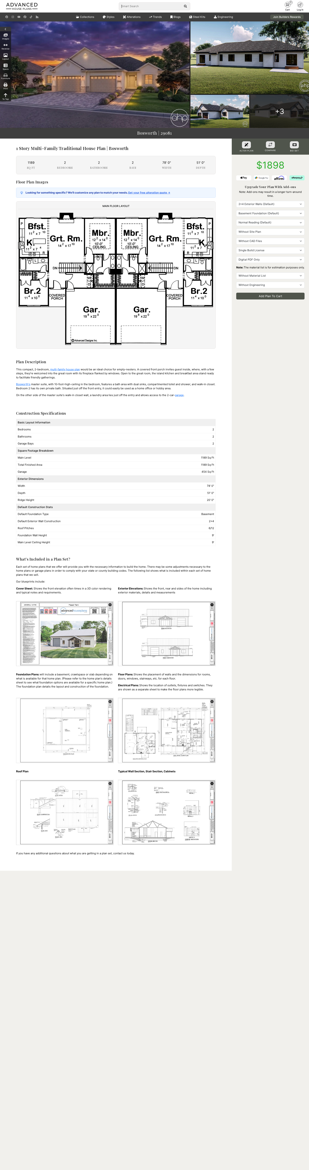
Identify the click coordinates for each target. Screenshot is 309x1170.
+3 (279, 111)
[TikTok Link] (31, 17)
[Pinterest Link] (6, 17)
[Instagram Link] (12, 17)
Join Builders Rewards (287, 16)
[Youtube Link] (19, 17)
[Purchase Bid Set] (294, 144)
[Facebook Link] (25, 17)
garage (179, 395)
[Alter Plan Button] (246, 144)
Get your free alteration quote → (149, 192)
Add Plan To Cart (270, 296)
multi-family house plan (65, 369)
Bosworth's (23, 384)
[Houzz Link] (37, 17)
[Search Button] (185, 6)
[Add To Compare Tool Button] (270, 144)
